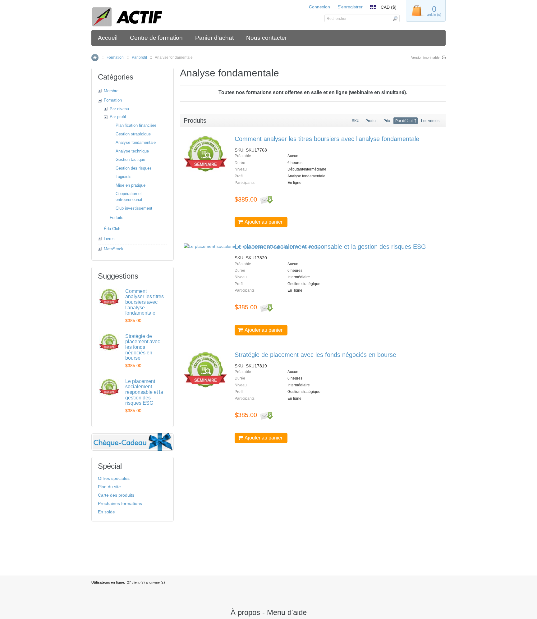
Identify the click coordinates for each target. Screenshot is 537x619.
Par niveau (119, 109)
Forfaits (116, 217)
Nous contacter (266, 37)
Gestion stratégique (133, 134)
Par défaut (404, 121)
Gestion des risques (134, 168)
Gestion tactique (130, 159)
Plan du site (109, 486)
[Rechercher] (394, 18)
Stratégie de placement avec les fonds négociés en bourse (315, 354)
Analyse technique (132, 151)
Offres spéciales (114, 478)
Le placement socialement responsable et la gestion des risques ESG (330, 246)
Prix (386, 121)
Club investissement (134, 208)
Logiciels (123, 176)
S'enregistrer (350, 6)
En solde (106, 511)
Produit (371, 121)
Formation (115, 57)
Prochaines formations (120, 503)
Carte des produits (116, 495)
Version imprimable (425, 57)
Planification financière (136, 125)
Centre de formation (156, 37)
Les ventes (430, 121)
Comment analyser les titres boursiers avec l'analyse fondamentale (327, 138)
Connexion (319, 6)
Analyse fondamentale (136, 142)
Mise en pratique (130, 185)
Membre (111, 91)
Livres (109, 238)
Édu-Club (112, 228)
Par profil (139, 57)
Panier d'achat (214, 37)
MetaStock (113, 249)
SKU (356, 121)
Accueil (107, 37)
